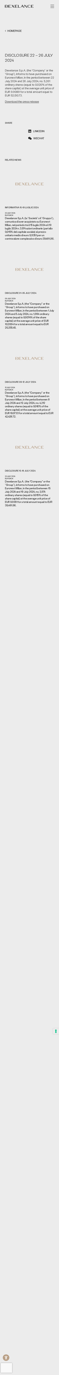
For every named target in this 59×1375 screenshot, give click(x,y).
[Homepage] (19, 6)
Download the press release (22, 101)
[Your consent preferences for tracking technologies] (56, 1031)
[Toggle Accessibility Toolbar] (6, 1357)
